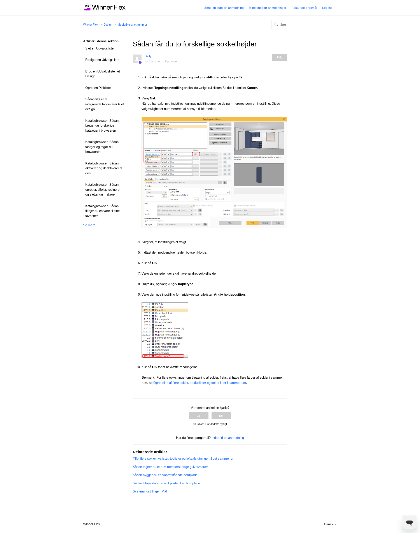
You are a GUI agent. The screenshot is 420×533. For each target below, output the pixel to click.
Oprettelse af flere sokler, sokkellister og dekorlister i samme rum (199, 383)
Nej (221, 415)
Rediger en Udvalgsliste (102, 60)
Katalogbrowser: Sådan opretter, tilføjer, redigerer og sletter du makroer (103, 189)
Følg (279, 57)
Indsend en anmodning (228, 437)
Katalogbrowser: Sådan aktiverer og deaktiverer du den (104, 168)
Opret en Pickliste (98, 88)
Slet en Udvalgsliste (99, 48)
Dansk (329, 524)
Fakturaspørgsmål (304, 7)
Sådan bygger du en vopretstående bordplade (165, 475)
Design (107, 24)
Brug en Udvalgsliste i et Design (102, 73)
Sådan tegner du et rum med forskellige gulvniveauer (170, 467)
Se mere (89, 225)
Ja (198, 415)
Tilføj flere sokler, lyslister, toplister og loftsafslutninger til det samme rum (184, 458)
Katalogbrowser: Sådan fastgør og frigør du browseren (102, 147)
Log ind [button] (327, 7)
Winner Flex (90, 24)
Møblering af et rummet (132, 24)
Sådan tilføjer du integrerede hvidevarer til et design (104, 104)
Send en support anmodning (224, 7)
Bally (148, 56)
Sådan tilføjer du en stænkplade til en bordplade (166, 483)
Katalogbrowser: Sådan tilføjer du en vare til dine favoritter (102, 211)
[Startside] (104, 10)
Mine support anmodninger (267, 7)
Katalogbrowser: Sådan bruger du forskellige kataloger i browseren (102, 125)
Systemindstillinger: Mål (150, 491)
